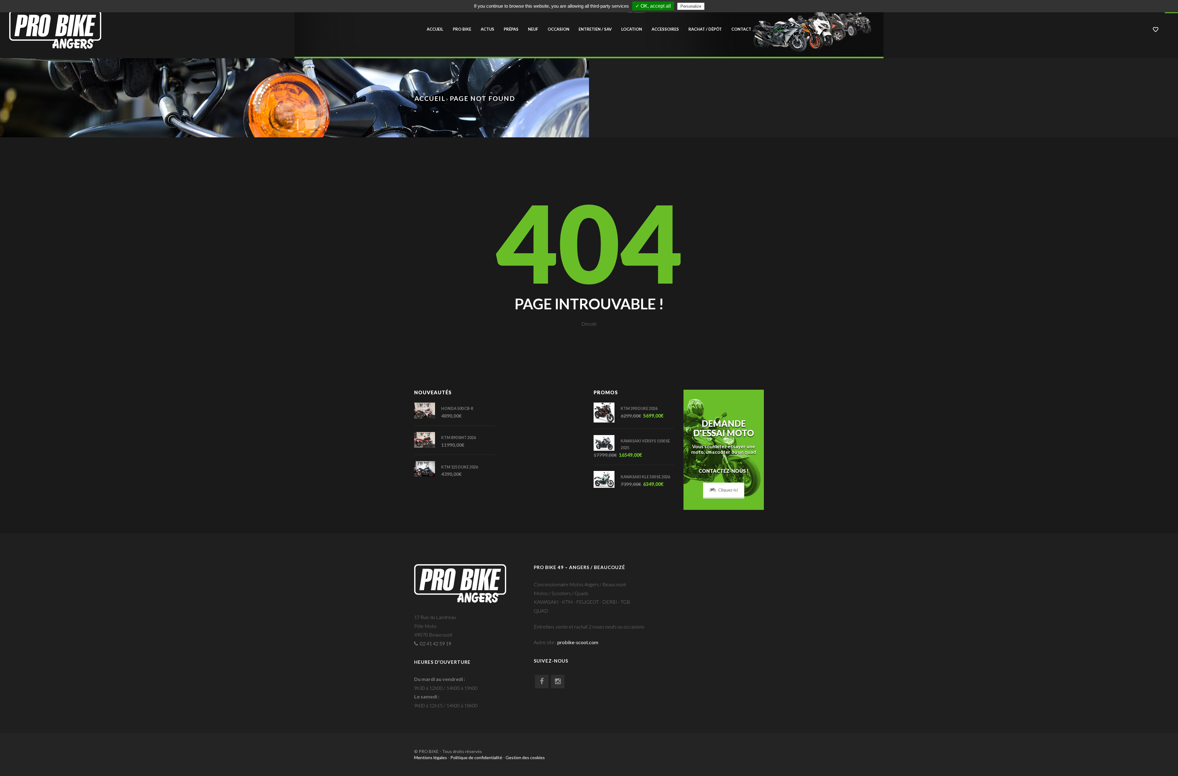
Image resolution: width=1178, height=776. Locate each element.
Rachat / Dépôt (705, 29)
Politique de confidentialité (476, 757)
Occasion (558, 29)
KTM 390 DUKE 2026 (639, 408)
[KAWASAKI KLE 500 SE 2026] (607, 479)
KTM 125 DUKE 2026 (459, 467)
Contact (741, 29)
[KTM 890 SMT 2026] (427, 440)
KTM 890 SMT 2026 (458, 437)
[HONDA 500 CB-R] (427, 410)
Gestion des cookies (525, 757)
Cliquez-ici (728, 489)
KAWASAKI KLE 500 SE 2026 (645, 477)
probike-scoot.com (577, 642)
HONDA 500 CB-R (457, 408)
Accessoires (665, 29)
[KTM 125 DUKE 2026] (427, 469)
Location (631, 29)
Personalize (690, 6)
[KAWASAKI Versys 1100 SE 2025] (607, 443)
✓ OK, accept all (653, 6)
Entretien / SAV (595, 29)
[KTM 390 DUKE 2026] (607, 412)
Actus (487, 29)
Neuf (533, 29)
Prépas (511, 29)
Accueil (435, 29)
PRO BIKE (462, 29)
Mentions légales (430, 757)
